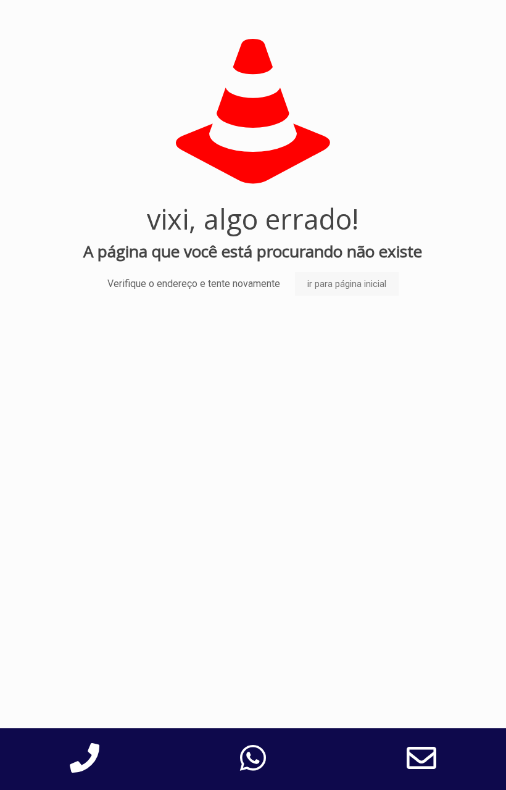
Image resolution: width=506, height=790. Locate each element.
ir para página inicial (346, 283)
